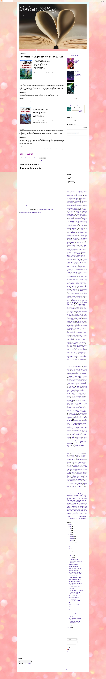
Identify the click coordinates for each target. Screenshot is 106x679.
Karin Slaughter (70, 283)
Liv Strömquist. (79, 296)
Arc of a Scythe (76, 370)
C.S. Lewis (83, 209)
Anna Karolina (70, 201)
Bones (73, 455)
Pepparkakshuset (73, 575)
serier (80, 486)
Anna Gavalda (82, 198)
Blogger (66, 669)
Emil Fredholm (80, 232)
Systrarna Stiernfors (82, 423)
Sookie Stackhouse (74, 421)
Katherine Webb (70, 286)
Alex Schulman (82, 192)
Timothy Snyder (82, 353)
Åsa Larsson (81, 359)
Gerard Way (79, 242)
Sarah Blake (70, 339)
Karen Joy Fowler (75, 282)
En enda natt (72, 602)
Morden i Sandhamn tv (78, 466)
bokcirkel (68, 504)
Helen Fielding (83, 245)
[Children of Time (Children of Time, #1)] (70, 93)
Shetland (79, 473)
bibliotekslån (84, 503)
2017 (69, 530)
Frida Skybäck (83, 238)
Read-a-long (84, 498)
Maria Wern (76, 406)
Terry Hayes (69, 353)
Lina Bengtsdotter (71, 296)
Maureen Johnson (70, 314)
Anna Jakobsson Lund (73, 199)
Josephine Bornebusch (71, 276)
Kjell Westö (73, 289)
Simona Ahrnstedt (71, 343)
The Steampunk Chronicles (78, 430)
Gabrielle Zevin (82, 239)
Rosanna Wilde (77, 417)
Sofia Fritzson (69, 345)
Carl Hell (69, 377)
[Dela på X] (42, 158)
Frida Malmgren (75, 238)
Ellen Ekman (84, 231)
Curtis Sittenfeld (73, 222)
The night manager (77, 480)
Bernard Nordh (77, 208)
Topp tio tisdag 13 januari (75, 595)
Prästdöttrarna (69, 417)
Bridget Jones (77, 376)
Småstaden (85, 473)
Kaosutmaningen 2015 (29, 160)
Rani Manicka (84, 329)
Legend (75, 401)
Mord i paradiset (77, 465)
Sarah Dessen (77, 339)
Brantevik (70, 376)
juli (70, 546)
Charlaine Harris (69, 217)
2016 (69, 532)
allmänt (79, 503)
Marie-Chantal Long (74, 307)
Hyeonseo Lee (75, 249)
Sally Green (73, 336)
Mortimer (70, 413)
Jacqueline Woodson (81, 255)
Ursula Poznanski (74, 356)
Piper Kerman (70, 328)
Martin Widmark (70, 311)
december (72, 536)
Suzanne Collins (81, 349)
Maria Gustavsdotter (70, 305)
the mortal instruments (78, 445)
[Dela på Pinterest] (45, 158)
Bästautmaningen (70, 495)
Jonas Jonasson (78, 272)
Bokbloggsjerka (82, 494)
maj (70, 550)
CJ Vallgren (71, 211)
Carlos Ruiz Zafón (81, 214)
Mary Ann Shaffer (78, 311)
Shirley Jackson (82, 342)
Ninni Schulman (82, 324)
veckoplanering (72, 518)
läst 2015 (37, 160)
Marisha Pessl (82, 307)
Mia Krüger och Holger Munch (79, 407)
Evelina (73, 107)
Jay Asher (70, 259)
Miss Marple (77, 408)
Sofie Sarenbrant (78, 345)
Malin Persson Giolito (76, 300)
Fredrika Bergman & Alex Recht (75, 387)
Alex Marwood (74, 192)
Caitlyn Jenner (78, 211)
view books (82, 112)
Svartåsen (83, 421)
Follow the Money (81, 459)
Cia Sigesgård (71, 221)
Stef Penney (73, 346)
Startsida (43, 205)
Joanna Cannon (82, 266)
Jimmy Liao (82, 265)
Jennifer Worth (70, 262)
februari (71, 555)
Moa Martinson (70, 318)
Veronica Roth (83, 356)
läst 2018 (69, 510)
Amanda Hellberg (70, 195)
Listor (83, 496)
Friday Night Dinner (71, 460)
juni (70, 548)
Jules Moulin (80, 276)
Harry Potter (70, 393)
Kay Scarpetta (82, 397)
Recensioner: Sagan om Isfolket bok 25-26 (74, 610)
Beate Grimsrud (80, 205)
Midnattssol (70, 465)
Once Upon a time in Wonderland (76, 469)
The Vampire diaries (78, 431)
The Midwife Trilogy (78, 427)
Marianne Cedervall (79, 305)
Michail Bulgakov (84, 315)
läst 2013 (82, 507)
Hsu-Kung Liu (69, 249)
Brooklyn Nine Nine (71, 456)
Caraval (85, 376)
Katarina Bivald (79, 283)
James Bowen (69, 256)
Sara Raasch (84, 338)
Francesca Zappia (71, 236)
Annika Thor (78, 202)
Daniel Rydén (80, 222)
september (72, 542)
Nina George (69, 324)
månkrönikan (72, 442)
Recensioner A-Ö (42, 50)
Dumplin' (77, 383)
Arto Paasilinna (79, 204)
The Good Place (79, 479)
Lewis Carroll (77, 294)
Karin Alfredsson (82, 282)
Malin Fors (70, 406)
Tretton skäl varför (72, 482)
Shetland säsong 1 (73, 570)
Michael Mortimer (76, 315)
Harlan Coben (75, 245)
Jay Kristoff (77, 259)
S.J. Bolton (73, 335)
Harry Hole (82, 391)
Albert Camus (80, 191)
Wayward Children (80, 438)
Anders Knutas (69, 369)
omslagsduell (75, 513)
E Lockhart (83, 225)
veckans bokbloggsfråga (77, 516)
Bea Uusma (73, 205)
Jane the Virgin (78, 463)
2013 (69, 627)
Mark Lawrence (79, 308)
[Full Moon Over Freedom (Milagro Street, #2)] (70, 68)
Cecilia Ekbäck (81, 215)
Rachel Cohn (69, 329)
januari (71, 557)
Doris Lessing (69, 225)
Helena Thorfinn (79, 246)
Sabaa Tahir (79, 335)
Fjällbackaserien (71, 386)
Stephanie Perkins (70, 348)
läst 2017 (84, 509)
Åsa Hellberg (75, 359)
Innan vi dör (70, 463)
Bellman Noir (71, 373)
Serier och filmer (63, 50)
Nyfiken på (76, 498)
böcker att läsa (75, 504)
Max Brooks (78, 314)
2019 (69, 526)
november (72, 538)
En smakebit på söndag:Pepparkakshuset (75, 600)
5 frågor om (71, 494)
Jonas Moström (74, 273)
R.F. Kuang (83, 328)
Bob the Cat (77, 373)
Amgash (71, 367)
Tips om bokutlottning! (74, 597)
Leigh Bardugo (77, 293)
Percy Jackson (70, 416)
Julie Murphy (69, 279)
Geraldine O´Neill (70, 242)
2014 (69, 625)
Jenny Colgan (78, 262)
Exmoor (77, 384)
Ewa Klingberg (75, 235)
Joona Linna (73, 397)
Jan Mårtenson (76, 256)
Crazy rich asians (83, 377)
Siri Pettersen (82, 343)
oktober (71, 540)
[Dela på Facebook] (44, 158)
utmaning (77, 514)
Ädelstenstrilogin (70, 446)
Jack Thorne (74, 255)
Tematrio (69, 501)
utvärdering (84, 514)
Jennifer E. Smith (75, 260)
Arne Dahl (72, 204)
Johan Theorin (77, 267)
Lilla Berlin (79, 403)
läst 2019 (76, 510)
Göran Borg (73, 390)
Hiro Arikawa (82, 248)
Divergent (83, 382)
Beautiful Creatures (82, 372)
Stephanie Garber (81, 346)
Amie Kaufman (78, 195)
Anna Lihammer (77, 201)
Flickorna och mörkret (82, 386)
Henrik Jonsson (74, 248)
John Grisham (75, 270)
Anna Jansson (84, 199)
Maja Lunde (81, 299)
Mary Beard (84, 311)
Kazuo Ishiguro (80, 286)
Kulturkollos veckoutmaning (75, 496)
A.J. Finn (68, 189)
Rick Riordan (79, 332)
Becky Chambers (78, 75)
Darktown (85, 379)
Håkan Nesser (82, 249)
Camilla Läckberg (77, 212)
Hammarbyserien (71, 391)
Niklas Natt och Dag (80, 322)
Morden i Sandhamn (81, 411)
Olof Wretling (77, 325)
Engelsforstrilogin (71, 384)
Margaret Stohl (75, 302)
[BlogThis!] (41, 158)
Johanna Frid (70, 269)
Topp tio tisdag (75, 501)
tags (86, 513)
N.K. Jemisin (74, 319)
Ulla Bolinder (75, 355)
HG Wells (80, 243)
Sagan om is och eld (79, 419)
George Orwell (69, 241)
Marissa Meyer (70, 308)
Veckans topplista (71, 503)
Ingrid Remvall (82, 252)
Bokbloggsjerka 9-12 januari (75, 604)
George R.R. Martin (80, 241)
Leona (84, 401)
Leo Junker (80, 401)
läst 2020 (84, 510)
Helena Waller (81, 393)
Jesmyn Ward (69, 265)
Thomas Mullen (75, 353)
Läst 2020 (23, 50)
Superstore (81, 475)
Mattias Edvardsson (81, 312)
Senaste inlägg (24, 205)
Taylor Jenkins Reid (81, 352)
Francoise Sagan (79, 236)
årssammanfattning (82, 518)
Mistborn (76, 410)
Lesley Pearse (70, 294)
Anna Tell (83, 201)
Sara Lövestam (77, 338)
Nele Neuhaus (80, 321)
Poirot (83, 416)
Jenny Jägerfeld (74, 263)
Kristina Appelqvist (74, 290)
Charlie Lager (75, 377)
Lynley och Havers (83, 404)
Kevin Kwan (80, 287)
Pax (84, 414)
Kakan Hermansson (78, 280)
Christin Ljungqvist (78, 218)
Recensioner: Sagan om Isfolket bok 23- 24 (74, 622)
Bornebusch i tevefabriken (80, 455)
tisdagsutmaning (70, 514)
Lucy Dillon (80, 297)
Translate (29, 663)
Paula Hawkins (71, 326)
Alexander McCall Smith (71, 194)
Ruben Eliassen (80, 333)
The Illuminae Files (75, 426)
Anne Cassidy (70, 202)
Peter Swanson (84, 326)
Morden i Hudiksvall (70, 411)
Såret (69, 424)
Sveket (68, 423)
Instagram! (71, 588)
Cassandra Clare (71, 215)
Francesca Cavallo (83, 235)
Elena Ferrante (73, 228)
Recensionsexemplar (82, 500)
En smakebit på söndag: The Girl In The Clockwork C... (75, 573)
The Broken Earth (76, 424)
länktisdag (69, 507)
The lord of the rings (76, 434)
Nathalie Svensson (83, 413)
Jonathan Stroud (82, 273)
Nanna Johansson (82, 319)
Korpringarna (70, 400)
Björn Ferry (83, 208)
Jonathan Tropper (70, 275)
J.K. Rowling (76, 253)
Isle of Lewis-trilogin (80, 396)
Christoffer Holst (83, 219)
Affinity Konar (82, 189)
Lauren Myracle (71, 293)
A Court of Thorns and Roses (74, 366)
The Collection (71, 479)
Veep (80, 484)
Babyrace (74, 372)
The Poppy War (81, 428)
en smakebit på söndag (76, 506)
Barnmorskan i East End (77, 453)
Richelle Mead (72, 332)
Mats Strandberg (72, 312)
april (71, 551)
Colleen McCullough (79, 221)
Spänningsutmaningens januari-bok (74, 607)
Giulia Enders (74, 243)
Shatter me (69, 420)
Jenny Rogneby (82, 263)
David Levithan (75, 224)
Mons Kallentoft (78, 318)
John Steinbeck (82, 270)
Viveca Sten (71, 358)
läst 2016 (78, 509)
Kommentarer (71, 641)
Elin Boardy (81, 228)
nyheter (80, 512)
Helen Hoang (71, 246)
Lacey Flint (77, 400)
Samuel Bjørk (80, 336)
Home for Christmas (83, 462)
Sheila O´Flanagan (74, 342)
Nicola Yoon (72, 322)
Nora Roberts (70, 325)
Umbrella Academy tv (82, 482)
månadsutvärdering (72, 512)
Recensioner (50, 160)
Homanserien (76, 394)
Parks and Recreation (76, 470)
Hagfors (77, 390)
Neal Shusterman (71, 321)
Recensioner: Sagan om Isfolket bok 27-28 (74, 593)
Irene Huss (73, 396)
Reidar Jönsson (78, 331)
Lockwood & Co (75, 404)
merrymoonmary (55, 669)
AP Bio (68, 453)
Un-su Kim (81, 355)
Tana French (73, 352)
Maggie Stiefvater (74, 299)
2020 (69, 524)
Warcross (74, 438)
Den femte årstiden (73, 559)
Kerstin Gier (74, 287)
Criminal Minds (83, 456)
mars (71, 553)
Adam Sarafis (75, 189)
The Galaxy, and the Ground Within (77, 73)
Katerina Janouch (81, 284)
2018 (69, 528)
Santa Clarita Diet (81, 472)
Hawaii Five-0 (74, 462)
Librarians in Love (70, 403)
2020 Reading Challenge (75, 105)
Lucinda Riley (73, 297)
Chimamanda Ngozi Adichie (80, 217)
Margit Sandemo (43, 160)
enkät (85, 506)
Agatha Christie (71, 191)
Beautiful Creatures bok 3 (75, 586)
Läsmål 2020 (32, 50)
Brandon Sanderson (72, 209)
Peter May (78, 326)
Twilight (73, 437)
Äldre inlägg (60, 205)
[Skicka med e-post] (40, 158)
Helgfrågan (76, 495)
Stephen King (77, 348)
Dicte (74, 458)
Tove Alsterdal (69, 355)
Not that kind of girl (73, 566)
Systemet (74, 423)
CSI (77, 456)
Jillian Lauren (75, 265)
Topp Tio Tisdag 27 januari (75, 568)
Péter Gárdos (77, 328)
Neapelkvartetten (72, 414)
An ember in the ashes (80, 367)
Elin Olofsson (74, 229)
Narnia (75, 413)
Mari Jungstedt (81, 304)
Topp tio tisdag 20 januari (75, 579)
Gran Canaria (79, 389)
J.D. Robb (69, 253)
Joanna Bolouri (74, 266)
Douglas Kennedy (76, 225)
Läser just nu (74, 55)
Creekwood (70, 379)
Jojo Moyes (69, 272)
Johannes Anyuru (78, 269)
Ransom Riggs (70, 331)
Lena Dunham (84, 293)
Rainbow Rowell (77, 329)
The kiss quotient (78, 433)
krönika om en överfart (82, 440)
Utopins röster (79, 437)
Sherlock (73, 473)
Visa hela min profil (71, 651)
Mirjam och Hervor (70, 408)
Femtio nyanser (84, 384)
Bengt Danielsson (70, 208)
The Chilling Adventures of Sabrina (79, 477)
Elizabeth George (82, 229)
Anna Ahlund (76, 198)
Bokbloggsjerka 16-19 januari (76, 590)
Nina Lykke (76, 324)
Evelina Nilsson (72, 649)
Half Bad (83, 390)
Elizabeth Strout (76, 231)
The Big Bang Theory (78, 476)
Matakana (82, 406)
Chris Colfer (71, 218)
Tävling (80, 501)
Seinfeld (68, 473)
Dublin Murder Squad (70, 383)
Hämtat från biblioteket (74, 581)
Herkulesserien (69, 394)
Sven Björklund (69, 350)
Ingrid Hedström (75, 252)
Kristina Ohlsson (83, 290)
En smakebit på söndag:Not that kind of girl (75, 584)
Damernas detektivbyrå (77, 379)
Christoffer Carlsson (74, 219)
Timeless (85, 480)
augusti (71, 544)
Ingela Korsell (70, 250)
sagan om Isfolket (58, 160)
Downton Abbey (80, 458)
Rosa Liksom (73, 333)
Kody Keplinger (80, 289)
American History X (73, 564)
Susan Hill (74, 349)
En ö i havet (84, 383)
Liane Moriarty (84, 294)
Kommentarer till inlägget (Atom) (46, 209)
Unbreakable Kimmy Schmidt (75, 483)
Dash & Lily (71, 380)
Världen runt (52, 50)
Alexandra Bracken (81, 194)
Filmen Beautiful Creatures (75, 577)
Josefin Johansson (80, 275)
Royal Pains (71, 472)
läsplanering (76, 507)
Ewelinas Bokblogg (37, 9)
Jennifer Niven (82, 260)
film (73, 486)
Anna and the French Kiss (78, 369)
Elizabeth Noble (69, 231)
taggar (81, 513)
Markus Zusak (75, 310)
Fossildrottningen (73, 613)
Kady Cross (81, 279)
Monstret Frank (82, 410)
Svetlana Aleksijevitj (77, 350)
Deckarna (70, 458)
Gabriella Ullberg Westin (73, 239)
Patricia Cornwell (84, 325)
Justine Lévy (75, 279)
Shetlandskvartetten (77, 420)
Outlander (80, 414)
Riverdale (85, 470)
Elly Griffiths (71, 232)
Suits (76, 475)
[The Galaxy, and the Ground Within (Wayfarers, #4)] (70, 81)
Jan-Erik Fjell (83, 256)
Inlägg (70, 639)
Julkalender (84, 463)
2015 (69, 534)
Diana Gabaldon (82, 224)
